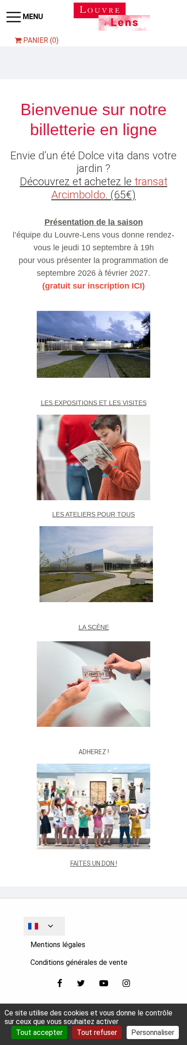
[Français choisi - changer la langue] (44, 926)
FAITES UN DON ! (93, 863)
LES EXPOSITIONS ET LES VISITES (94, 402)
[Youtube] (103, 984)
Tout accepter (39, 1032)
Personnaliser (152, 1032)
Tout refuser (97, 1032)
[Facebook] (59, 984)
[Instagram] (126, 984)
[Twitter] (80, 984)
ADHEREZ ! (94, 752)
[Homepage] (112, 16)
